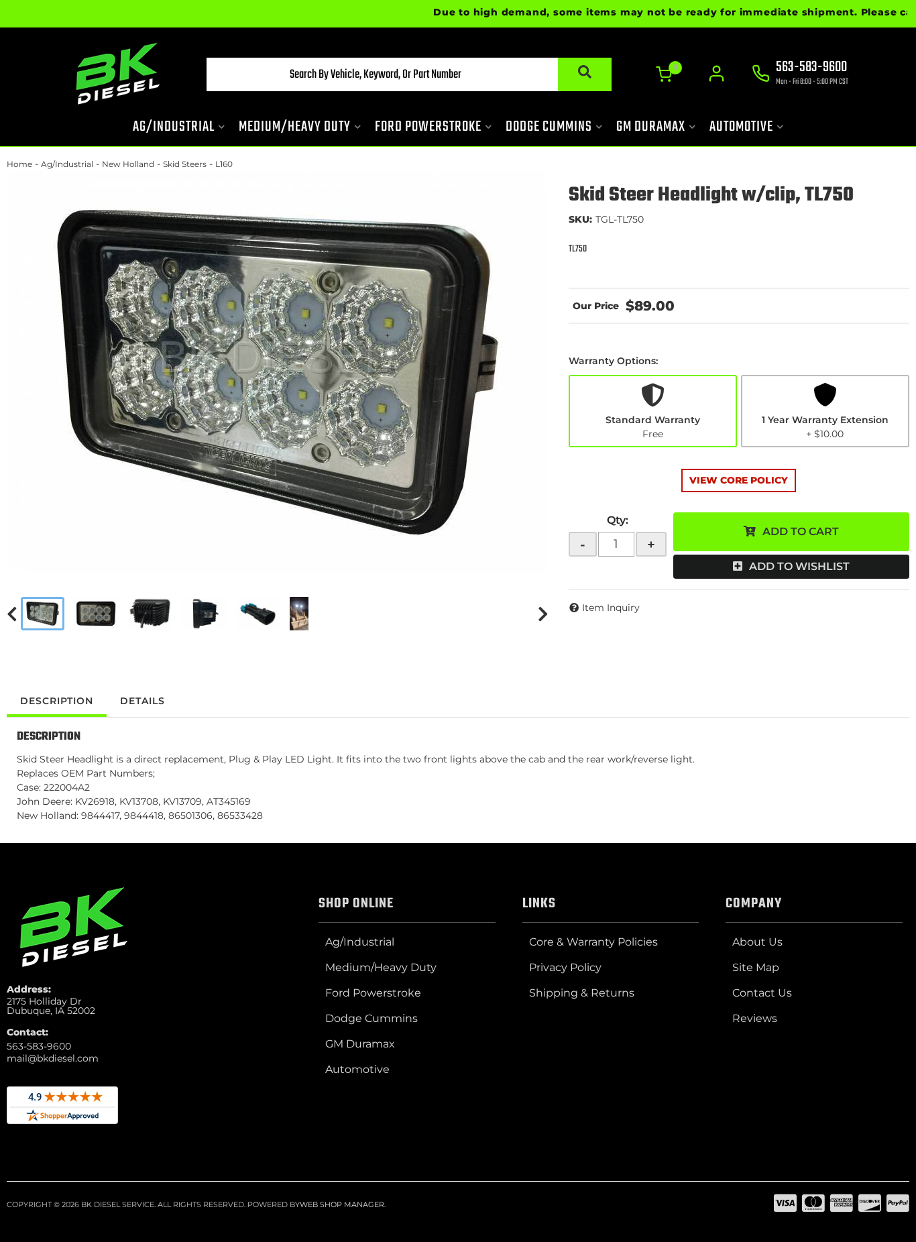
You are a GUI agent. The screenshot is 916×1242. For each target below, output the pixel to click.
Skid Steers (185, 164)
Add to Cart (800, 531)
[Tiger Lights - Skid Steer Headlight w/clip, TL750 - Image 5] (258, 613)
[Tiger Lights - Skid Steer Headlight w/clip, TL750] (278, 372)
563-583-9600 (39, 1046)
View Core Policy (738, 480)
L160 (224, 164)
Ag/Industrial (67, 164)
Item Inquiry (611, 608)
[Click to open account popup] (716, 73)
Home (19, 164)
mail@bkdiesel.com (53, 1058)
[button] (409, 74)
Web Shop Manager (342, 1204)
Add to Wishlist (799, 566)
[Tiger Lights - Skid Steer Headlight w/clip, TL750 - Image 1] (42, 613)
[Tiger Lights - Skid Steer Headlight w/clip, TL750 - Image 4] (204, 613)
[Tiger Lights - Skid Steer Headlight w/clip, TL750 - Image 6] (299, 613)
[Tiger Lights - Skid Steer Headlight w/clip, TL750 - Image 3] (149, 613)
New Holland (128, 164)
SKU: (580, 219)
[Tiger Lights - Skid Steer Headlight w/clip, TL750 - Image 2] (96, 613)
